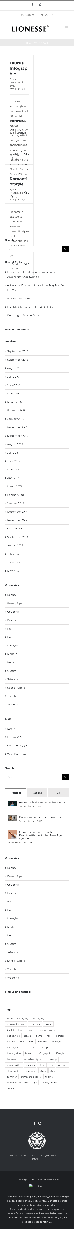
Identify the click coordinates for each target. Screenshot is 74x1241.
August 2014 (15, 545)
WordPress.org (16, 754)
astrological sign (16, 1024)
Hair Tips (12, 637)
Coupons (13, 611)
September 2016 (17, 359)
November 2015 (17, 427)
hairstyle (56, 1041)
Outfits (11, 670)
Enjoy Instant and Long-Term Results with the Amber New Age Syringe (40, 835)
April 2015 (13, 478)
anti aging (38, 1018)
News (10, 662)
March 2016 (14, 402)
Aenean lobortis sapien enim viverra (42, 802)
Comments (17, 745)
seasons (30, 1065)
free (22, 1041)
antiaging (22, 1018)
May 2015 (13, 469)
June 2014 (13, 562)
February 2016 (16, 410)
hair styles (12, 1047)
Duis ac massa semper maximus (40, 817)
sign (41, 1065)
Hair (10, 628)
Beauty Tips (14, 603)
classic (27, 1035)
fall (48, 1035)
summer (12, 1076)
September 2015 (17, 435)
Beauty (11, 594)
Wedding (13, 704)
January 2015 (15, 503)
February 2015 (16, 494)
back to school (15, 1030)
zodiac (10, 1088)
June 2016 (13, 385)
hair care (42, 1041)
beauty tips (13, 1035)
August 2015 (15, 444)
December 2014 (17, 511)
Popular (16, 793)
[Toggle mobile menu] (67, 26)
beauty (31, 1030)
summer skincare (31, 1076)
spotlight (31, 1070)
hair (30, 1041)
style (52, 1070)
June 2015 (13, 461)
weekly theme (49, 1082)
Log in (11, 728)
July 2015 (13, 452)
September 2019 (17, 351)
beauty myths (47, 1030)
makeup (52, 1059)
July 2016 (13, 376)
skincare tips (14, 1070)
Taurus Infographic (18, 68)
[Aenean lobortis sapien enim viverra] (12, 802)
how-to (29, 1053)
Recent (37, 793)
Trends (11, 696)
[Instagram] (39, 1123)
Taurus (17, 120)
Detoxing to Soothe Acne (23, 315)
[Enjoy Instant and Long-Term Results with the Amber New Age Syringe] (12, 832)
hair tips (44, 1047)
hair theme (29, 1047)
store (43, 1070)
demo (39, 1035)
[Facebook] (34, 1123)
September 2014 (17, 537)
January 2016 (15, 418)
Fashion (12, 620)
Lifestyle (21, 89)
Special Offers (16, 687)
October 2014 (15, 528)
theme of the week (17, 1082)
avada (48, 1024)
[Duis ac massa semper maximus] (12, 817)
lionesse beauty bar (32, 1059)
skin (50, 1065)
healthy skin (14, 1053)
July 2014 (13, 554)
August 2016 (15, 368)
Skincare (12, 679)
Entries (14, 737)
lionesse (11, 1059)
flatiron (11, 1041)
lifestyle (60, 1053)
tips (35, 1082)
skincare (62, 1065)
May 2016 (13, 393)
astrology (35, 1024)
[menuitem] (29, 15)
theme (49, 1076)
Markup (12, 654)
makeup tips (14, 1065)
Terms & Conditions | (24, 1155)
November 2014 (17, 520)
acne (10, 1018)
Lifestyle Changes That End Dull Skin (30, 307)
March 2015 (14, 486)
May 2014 (13, 571)
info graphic (44, 1053)
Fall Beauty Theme (19, 298)
